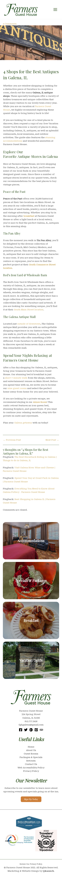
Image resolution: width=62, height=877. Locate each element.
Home (31, 747)
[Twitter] (26, 730)
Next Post (52, 440)
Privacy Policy (31, 771)
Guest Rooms (31, 753)
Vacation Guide (31, 660)
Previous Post (12, 440)
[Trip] (41, 730)
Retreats (31, 760)
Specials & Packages (31, 580)
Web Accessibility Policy (31, 767)
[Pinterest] (36, 730)
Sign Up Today (31, 799)
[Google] (31, 730)
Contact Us (31, 764)
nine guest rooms (17, 388)
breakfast (29, 216)
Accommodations (31, 540)
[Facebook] (20, 730)
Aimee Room (40, 402)
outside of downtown (29, 324)
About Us (31, 750)
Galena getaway (23, 422)
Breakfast (31, 620)
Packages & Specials (31, 757)
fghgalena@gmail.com (31, 724)
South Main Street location (28, 309)
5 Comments (10, 24)
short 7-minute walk (16, 378)
